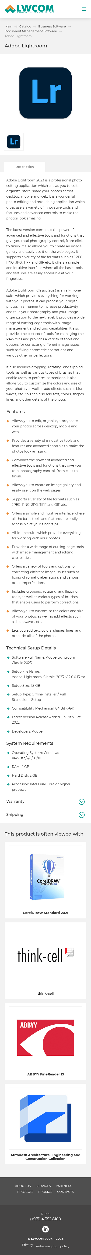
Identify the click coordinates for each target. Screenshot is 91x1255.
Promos (45, 1192)
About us (23, 1186)
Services (43, 1186)
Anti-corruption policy (52, 1246)
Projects (25, 1192)
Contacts (65, 1192)
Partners (64, 1186)
